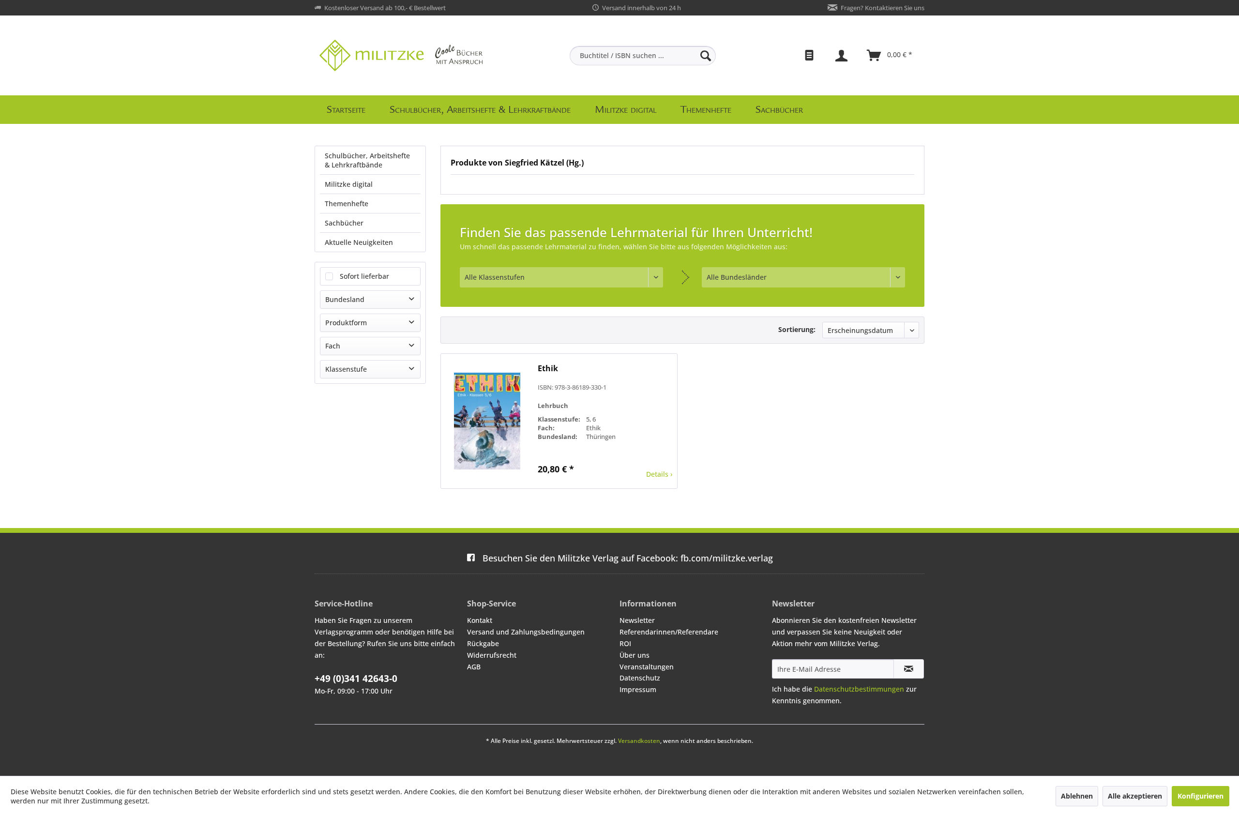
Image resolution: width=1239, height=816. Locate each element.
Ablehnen (1077, 796)
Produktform (346, 322)
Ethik (548, 368)
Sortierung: (797, 329)
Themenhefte (346, 203)
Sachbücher (344, 222)
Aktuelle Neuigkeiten (359, 242)
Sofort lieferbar (364, 276)
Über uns (635, 655)
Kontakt (479, 620)
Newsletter (637, 620)
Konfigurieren (1201, 796)
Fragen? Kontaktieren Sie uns (882, 7)
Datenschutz (640, 677)
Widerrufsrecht (491, 655)
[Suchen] (705, 55)
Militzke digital (349, 184)
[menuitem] (643, 55)
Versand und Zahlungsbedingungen (526, 631)
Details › (659, 474)
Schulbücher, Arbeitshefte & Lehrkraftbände (367, 160)
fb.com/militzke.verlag (628, 558)
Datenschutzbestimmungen (859, 689)
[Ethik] (487, 421)
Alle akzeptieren (1135, 796)
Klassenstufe (346, 369)
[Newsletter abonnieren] (908, 669)
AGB (474, 666)
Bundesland (344, 299)
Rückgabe (483, 643)
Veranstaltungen (647, 666)
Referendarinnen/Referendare (669, 631)
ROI (625, 643)
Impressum (638, 689)
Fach (332, 345)
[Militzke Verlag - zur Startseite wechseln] (401, 55)
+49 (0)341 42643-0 (356, 678)
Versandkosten (639, 741)
